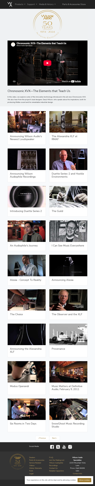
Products (19, 4)
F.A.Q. (51, 457)
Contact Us (53, 468)
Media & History (46, 4)
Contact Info (77, 473)
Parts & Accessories (36, 460)
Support (31, 4)
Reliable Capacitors (56, 471)
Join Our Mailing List (56, 460)
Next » (54, 438)
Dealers (32, 457)
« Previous (42, 438)
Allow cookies (84, 480)
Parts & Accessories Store (74, 4)
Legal (31, 473)
